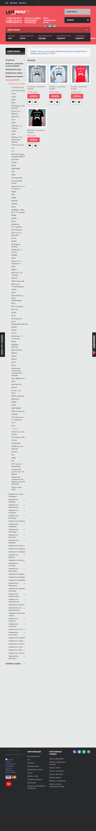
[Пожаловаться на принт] (35, 102)
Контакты (22, 3)
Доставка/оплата (33, 756)
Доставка (13, 3)
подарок (80, 37)
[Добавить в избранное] (29, 102)
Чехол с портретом (56, 771)
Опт (7, 3)
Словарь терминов (34, 779)
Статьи (30, 773)
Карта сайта (31, 782)
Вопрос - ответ (33, 776)
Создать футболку (56, 774)
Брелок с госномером (57, 781)
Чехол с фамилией (56, 759)
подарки (64, 37)
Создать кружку (55, 777)
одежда (45, 37)
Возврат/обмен (33, 766)
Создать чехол (54, 767)
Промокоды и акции (35, 769)
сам (11, 37)
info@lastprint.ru (14, 22)
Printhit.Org (30, 22)
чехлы (27, 37)
